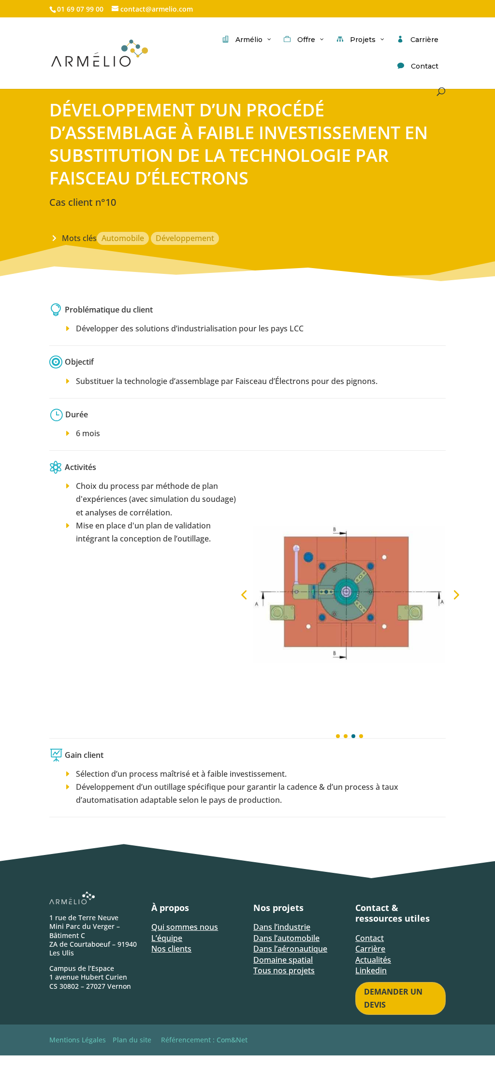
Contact (369, 938)
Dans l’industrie (281, 927)
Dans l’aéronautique (290, 948)
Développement (185, 238)
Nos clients (171, 948)
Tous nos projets (284, 970)
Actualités (373, 959)
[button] (243, 594)
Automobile (123, 238)
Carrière (370, 948)
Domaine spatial (283, 959)
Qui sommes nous (184, 927)
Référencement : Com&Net (204, 1039)
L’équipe (166, 938)
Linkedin (371, 970)
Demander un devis (393, 998)
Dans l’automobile (286, 938)
